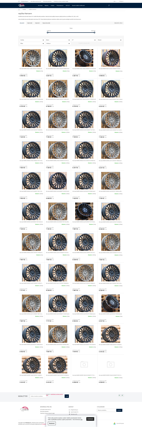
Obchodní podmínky (47, 1)
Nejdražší (37, 23)
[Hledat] (109, 5)
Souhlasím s (54, 395)
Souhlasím (90, 419)
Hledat (119, 410)
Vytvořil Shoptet (120, 423)
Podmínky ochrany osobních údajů (61, 1)
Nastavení (51, 423)
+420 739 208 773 (74, 412)
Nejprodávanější (46, 23)
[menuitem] (40, 5)
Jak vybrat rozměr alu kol (35, 1)
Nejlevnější (29, 23)
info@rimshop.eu (74, 409)
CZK (115, 1)
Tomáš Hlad (44, 424)
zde (81, 419)
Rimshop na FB (74, 414)
